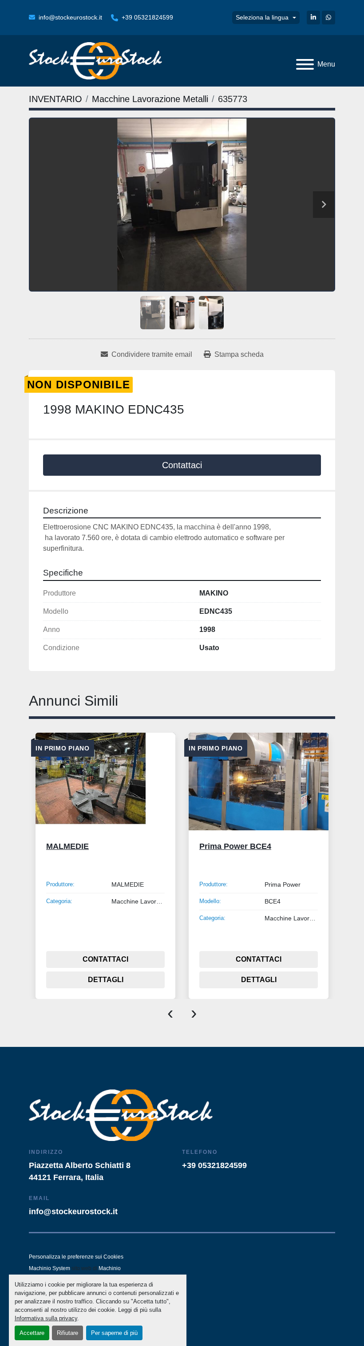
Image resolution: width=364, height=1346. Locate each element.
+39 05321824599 (147, 17)
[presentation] (170, 1012)
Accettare (32, 1333)
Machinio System (49, 1268)
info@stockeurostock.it (70, 17)
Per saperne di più (114, 1333)
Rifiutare (67, 1333)
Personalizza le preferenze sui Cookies (76, 1257)
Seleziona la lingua (262, 17)
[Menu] (305, 64)
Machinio (110, 1268)
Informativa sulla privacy (46, 1318)
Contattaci (182, 465)
